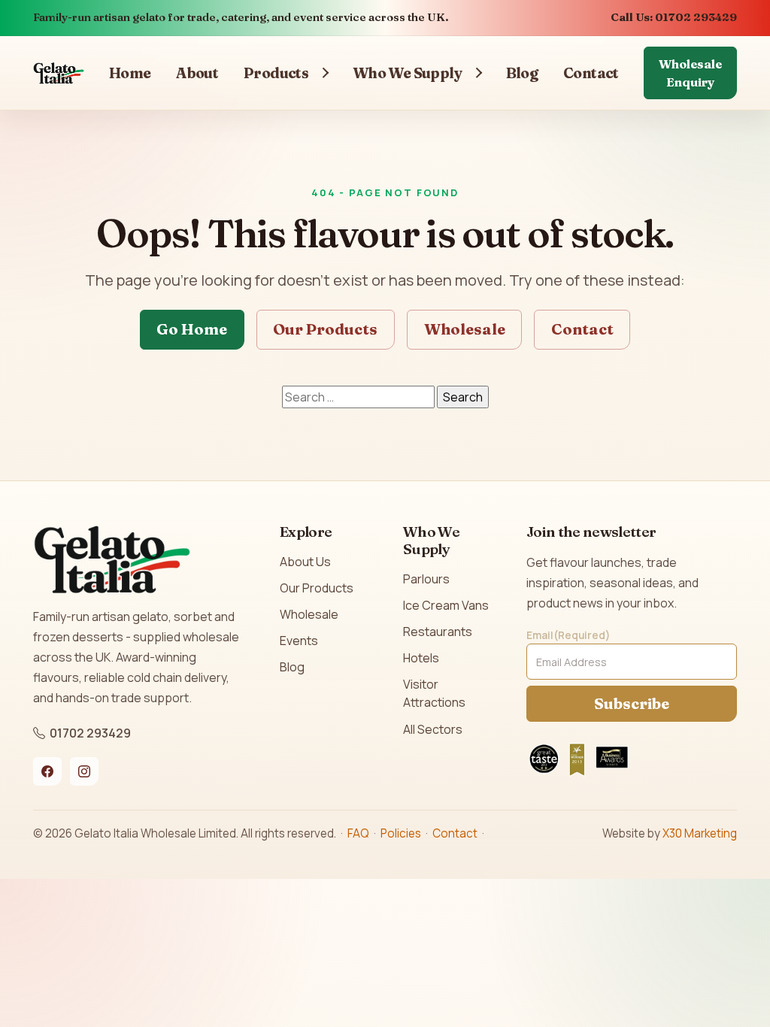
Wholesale (464, 329)
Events (299, 640)
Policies (400, 833)
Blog (522, 73)
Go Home (191, 329)
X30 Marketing (699, 833)
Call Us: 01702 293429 (674, 17)
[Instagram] (84, 771)
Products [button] (276, 73)
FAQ (358, 833)
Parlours (426, 579)
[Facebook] (47, 771)
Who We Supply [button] (407, 73)
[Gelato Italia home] (58, 73)
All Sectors (432, 729)
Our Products (325, 329)
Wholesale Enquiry (690, 72)
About (197, 73)
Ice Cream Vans (446, 605)
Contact (591, 73)
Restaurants (437, 631)
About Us (305, 561)
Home (130, 73)
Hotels (421, 658)
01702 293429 (90, 733)
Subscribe (631, 703)
